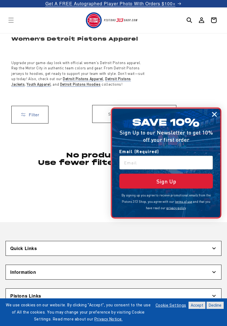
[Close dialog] (214, 114)
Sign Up (166, 181)
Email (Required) (139, 151)
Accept (197, 305)
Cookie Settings (171, 305)
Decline (215, 305)
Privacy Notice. (108, 319)
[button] (11, 20)
